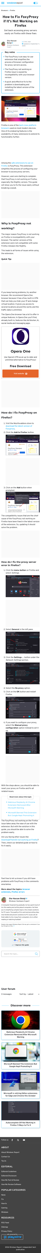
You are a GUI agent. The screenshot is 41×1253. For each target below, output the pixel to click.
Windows (4, 1212)
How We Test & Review (10, 1180)
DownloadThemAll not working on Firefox (19, 840)
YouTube (24, 1140)
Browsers (4, 10)
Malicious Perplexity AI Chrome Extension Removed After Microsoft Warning (21, 805)
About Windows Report (10, 1152)
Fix (2, 1199)
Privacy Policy (6, 1231)
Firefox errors (18, 892)
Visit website (19, 374)
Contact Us (5, 1157)
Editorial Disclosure (9, 1176)
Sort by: (22, 994)
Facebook (12, 1140)
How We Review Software (11, 1184)
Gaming (4, 1208)
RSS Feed (5, 1223)
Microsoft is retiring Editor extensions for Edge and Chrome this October (20, 1094)
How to (4, 1203)
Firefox (12, 10)
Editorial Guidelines (9, 1172)
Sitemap (4, 1227)
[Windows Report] (15, 3)
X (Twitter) (18, 1140)
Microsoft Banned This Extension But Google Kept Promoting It (20, 1065)
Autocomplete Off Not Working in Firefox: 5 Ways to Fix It (20, 1124)
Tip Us (3, 1161)
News (3, 1195)
